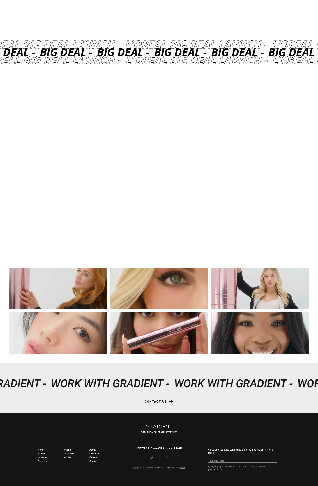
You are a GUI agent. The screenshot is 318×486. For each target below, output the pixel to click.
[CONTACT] (3, 243)
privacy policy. (215, 469)
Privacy (183, 468)
